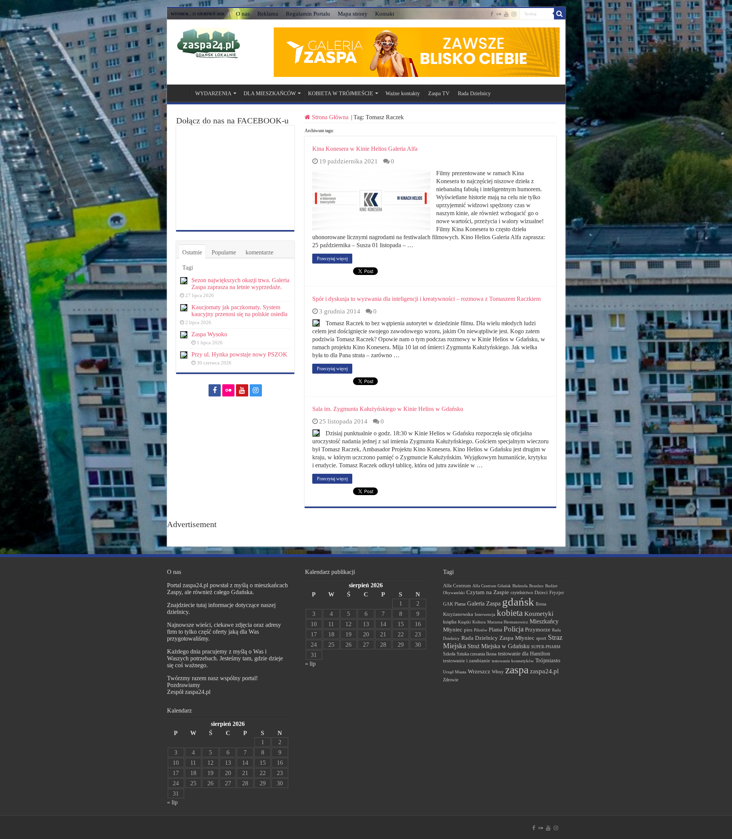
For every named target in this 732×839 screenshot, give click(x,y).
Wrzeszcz (479, 671)
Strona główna (181, 93)
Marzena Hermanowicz (507, 622)
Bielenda (520, 585)
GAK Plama (454, 604)
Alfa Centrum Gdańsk (491, 585)
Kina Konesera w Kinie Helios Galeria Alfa (364, 148)
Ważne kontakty (402, 93)
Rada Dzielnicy (474, 93)
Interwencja (485, 614)
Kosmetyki (539, 613)
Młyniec (452, 629)
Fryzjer (556, 592)
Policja (513, 629)
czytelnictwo (521, 592)
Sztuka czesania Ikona (476, 654)
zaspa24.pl (544, 671)
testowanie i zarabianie (466, 660)
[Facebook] (492, 14)
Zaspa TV (438, 93)
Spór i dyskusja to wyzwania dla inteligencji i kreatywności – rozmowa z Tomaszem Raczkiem (426, 299)
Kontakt (384, 14)
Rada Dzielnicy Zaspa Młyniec (498, 638)
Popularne (224, 252)
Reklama (267, 14)
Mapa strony (353, 14)
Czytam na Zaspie (487, 592)
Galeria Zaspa (484, 603)
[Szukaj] (559, 13)
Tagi (187, 267)
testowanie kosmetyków (513, 660)
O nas (243, 14)
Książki (464, 622)
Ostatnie (192, 252)
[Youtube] (506, 14)
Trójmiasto (547, 660)
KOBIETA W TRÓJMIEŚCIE (340, 93)
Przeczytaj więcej (332, 258)
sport (541, 638)
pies (468, 630)
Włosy (498, 671)
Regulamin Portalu (308, 14)
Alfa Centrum (457, 585)
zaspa (516, 670)
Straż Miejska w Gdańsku (498, 646)
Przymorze (538, 629)
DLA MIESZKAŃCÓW (270, 93)
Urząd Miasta (454, 672)
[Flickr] (499, 14)
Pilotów (480, 630)
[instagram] (514, 14)
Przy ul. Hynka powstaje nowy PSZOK (239, 354)
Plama (495, 630)
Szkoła (449, 654)
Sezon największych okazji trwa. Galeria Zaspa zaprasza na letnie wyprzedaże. (240, 283)
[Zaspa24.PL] (208, 43)
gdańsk (518, 602)
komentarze (259, 252)
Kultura (479, 622)
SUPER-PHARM (545, 646)
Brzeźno (536, 585)
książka (449, 622)
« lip (172, 802)
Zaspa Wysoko (209, 334)
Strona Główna (330, 117)
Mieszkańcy (544, 621)
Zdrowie (450, 680)
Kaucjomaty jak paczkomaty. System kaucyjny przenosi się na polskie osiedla (239, 310)
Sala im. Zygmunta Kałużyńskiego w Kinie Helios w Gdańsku (387, 409)
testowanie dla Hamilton (524, 654)
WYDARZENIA (213, 93)
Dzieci (541, 592)
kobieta (510, 613)
